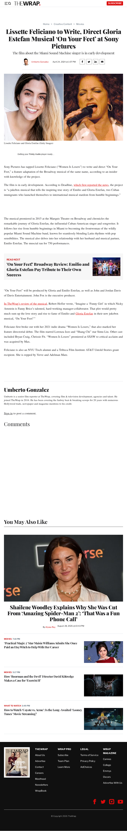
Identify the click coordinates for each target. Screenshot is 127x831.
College (107, 765)
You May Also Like (25, 521)
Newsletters (41, 784)
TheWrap (41, 749)
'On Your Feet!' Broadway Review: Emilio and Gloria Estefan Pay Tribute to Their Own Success (48, 269)
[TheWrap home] (27, 3)
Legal (84, 749)
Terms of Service (89, 755)
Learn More (64, 767)
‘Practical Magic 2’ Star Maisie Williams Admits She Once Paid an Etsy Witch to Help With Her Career (40, 645)
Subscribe (115, 3)
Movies (80, 24)
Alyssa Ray (50, 627)
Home (46, 24)
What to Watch (12, 705)
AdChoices (86, 767)
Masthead (40, 778)
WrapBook (40, 790)
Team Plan (63, 761)
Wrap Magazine (109, 751)
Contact (39, 767)
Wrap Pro (64, 749)
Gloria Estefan (84, 313)
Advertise (40, 761)
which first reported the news (91, 185)
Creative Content (63, 24)
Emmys (107, 770)
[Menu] (7, 3)
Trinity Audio (35, 154)
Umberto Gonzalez (40, 62)
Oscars (107, 776)
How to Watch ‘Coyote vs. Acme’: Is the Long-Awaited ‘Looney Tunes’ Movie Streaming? (43, 712)
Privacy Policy (87, 761)
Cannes (107, 759)
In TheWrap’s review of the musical (25, 303)
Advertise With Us (112, 782)
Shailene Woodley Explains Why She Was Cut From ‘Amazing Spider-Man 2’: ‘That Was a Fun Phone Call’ (63, 613)
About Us (40, 755)
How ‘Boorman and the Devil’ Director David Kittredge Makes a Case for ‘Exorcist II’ (39, 678)
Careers (39, 772)
